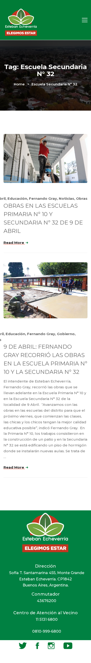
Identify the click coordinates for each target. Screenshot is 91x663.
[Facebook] (37, 645)
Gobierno (66, 334)
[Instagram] (51, 645)
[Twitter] (22, 645)
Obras (82, 198)
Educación (17, 198)
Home (19, 84)
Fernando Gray (43, 198)
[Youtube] (68, 645)
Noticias (66, 198)
